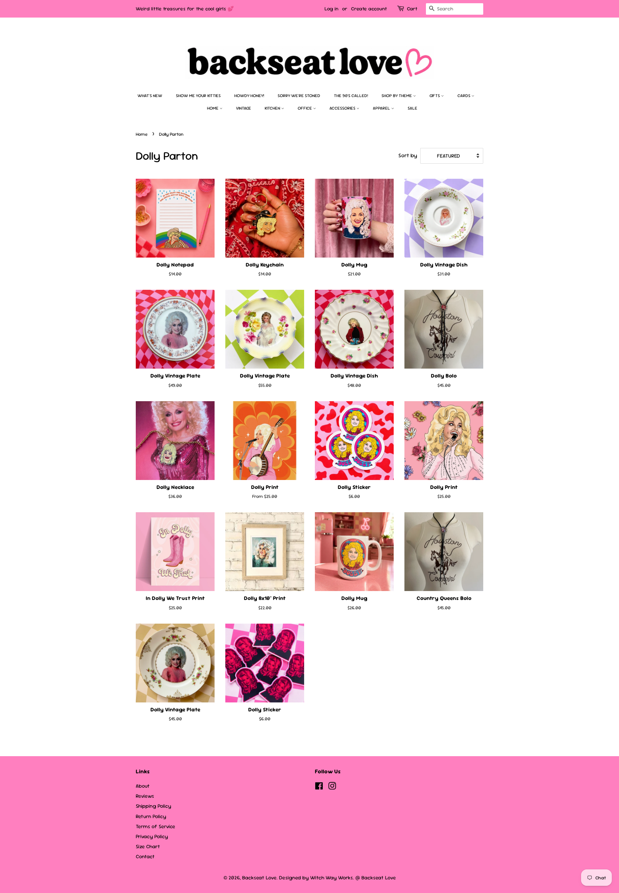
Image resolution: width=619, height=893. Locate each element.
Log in (332, 8)
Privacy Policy (152, 836)
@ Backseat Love (375, 877)
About (143, 786)
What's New (150, 96)
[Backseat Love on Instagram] (332, 787)
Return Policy (151, 816)
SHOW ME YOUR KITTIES (198, 96)
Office (305, 108)
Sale (412, 108)
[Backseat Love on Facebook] (319, 787)
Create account (369, 8)
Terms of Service (155, 826)
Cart (412, 8)
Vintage (243, 108)
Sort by (407, 155)
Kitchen (273, 108)
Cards (464, 96)
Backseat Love (259, 877)
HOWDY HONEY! (249, 96)
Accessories (343, 108)
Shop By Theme (397, 96)
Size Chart (148, 846)
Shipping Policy (153, 806)
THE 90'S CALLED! (351, 96)
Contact (145, 856)
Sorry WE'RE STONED (299, 96)
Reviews (145, 796)
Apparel (382, 108)
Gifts (435, 96)
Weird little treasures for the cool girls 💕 (185, 8)
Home (213, 108)
